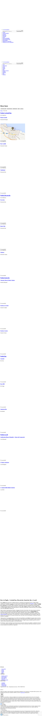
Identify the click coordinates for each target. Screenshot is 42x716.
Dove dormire (4, 676)
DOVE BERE (5, 40)
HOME (4, 32)
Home (4, 64)
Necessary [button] (2, 702)
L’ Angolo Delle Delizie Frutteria (7, 487)
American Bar (3, 409)
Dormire (4, 71)
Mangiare (4, 72)
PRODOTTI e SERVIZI (7, 41)
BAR (18, 108)
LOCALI (22, 108)
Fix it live (2, 199)
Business (4, 74)
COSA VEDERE (6, 33)
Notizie (4, 68)
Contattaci (3, 682)
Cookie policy (4, 685)
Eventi (4, 66)
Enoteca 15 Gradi (4, 305)
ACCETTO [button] (18, 692)
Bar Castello (3, 143)
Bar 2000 (2, 384)
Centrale (2, 358)
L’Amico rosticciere (4, 462)
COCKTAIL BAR (3, 108)
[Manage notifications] (1, 714)
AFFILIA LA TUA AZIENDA (8, 42)
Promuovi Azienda (5, 679)
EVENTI (4, 34)
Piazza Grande (3, 117)
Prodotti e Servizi (6, 70)
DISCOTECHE (9, 108)
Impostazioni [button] (27, 692)
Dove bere (3, 678)
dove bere (32, 603)
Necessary (3, 704)
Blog (3, 69)
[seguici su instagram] (14, 568)
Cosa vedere (5, 65)
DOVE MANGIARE (6, 39)
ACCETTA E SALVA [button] (4, 715)
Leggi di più (23, 692)
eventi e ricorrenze (3, 614)
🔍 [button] (6, 29)
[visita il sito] (14, 539)
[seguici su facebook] (14, 596)
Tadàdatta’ (2, 170)
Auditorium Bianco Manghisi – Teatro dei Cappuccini (12, 437)
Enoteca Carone (4, 330)
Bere (3, 73)
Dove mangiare (4, 677)
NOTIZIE (4, 36)
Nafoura (2, 252)
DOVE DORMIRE (6, 38)
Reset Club (2, 226)
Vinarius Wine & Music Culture (7, 280)
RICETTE (4, 35)
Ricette (4, 67)
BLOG (4, 37)
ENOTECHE (15, 108)
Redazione (3, 683)
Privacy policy (4, 684)
